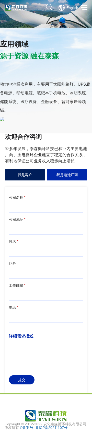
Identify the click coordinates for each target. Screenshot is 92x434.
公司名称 (16, 197)
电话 (12, 307)
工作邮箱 (16, 285)
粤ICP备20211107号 (51, 428)
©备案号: (27, 428)
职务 (12, 263)
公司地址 (16, 219)
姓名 (12, 241)
